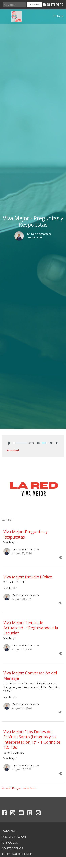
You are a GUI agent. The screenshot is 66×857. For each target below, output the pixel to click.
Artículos (10, 842)
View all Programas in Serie (19, 788)
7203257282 (34, 4)
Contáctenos (12, 848)
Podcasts (9, 830)
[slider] (20, 443)
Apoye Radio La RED (17, 854)
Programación (14, 836)
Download (13, 450)
